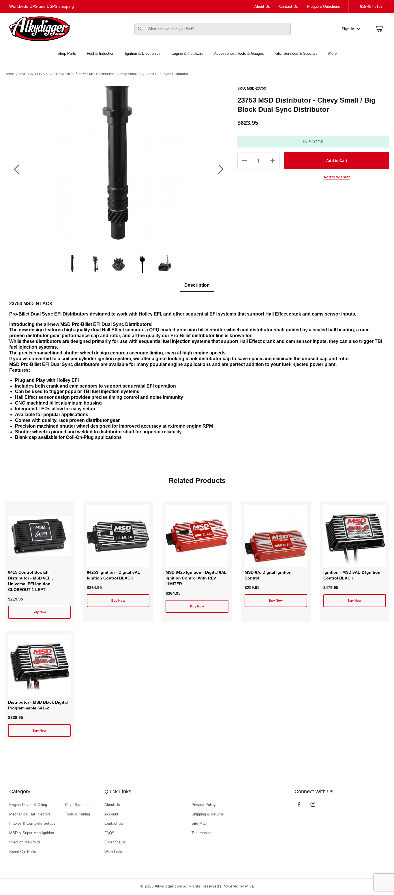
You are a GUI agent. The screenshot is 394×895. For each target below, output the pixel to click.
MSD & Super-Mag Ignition (31, 833)
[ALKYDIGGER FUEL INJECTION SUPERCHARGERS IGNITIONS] (39, 28)
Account (111, 814)
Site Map (199, 823)
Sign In (348, 29)
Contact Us (288, 6)
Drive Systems (77, 805)
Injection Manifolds (25, 842)
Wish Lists (113, 851)
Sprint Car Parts (22, 851)
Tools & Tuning (77, 814)
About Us (262, 6)
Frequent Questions (323, 6)
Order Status (115, 842)
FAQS (109, 833)
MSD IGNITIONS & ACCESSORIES (46, 74)
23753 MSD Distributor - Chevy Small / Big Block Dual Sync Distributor (133, 74)
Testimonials (202, 833)
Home (9, 74)
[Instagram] (313, 804)
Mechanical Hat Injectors (30, 814)
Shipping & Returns (208, 814)
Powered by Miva (238, 886)
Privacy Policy (204, 805)
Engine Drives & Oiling (28, 805)
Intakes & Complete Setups (32, 823)
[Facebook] (299, 804)
